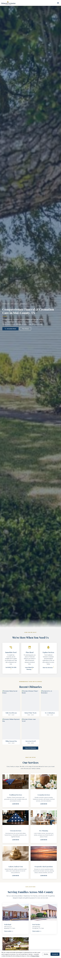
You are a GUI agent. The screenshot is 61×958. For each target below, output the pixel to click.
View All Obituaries (30, 748)
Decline (46, 954)
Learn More (15, 804)
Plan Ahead (25, 328)
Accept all (55, 954)
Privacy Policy (35, 956)
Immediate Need (10, 328)
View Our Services (48, 667)
